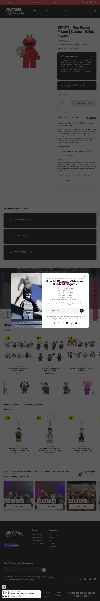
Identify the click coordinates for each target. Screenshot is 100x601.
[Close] (84, 276)
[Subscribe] (82, 311)
